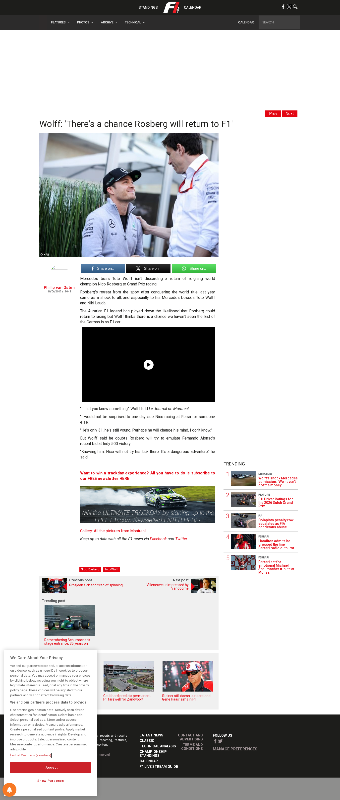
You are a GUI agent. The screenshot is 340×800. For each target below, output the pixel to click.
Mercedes (265, 473)
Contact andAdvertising (190, 737)
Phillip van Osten (59, 287)
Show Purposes (50, 781)
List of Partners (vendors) (30, 755)
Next (289, 113)
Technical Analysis (158, 746)
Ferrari (263, 536)
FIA (260, 515)
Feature (264, 494)
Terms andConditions (192, 747)
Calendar (192, 7)
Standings (148, 7)
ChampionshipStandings (153, 754)
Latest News (151, 735)
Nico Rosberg (90, 569)
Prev (273, 113)
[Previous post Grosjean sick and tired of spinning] (84, 592)
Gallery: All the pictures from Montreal (113, 531)
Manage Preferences (235, 749)
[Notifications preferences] (9, 790)
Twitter (181, 538)
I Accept (51, 767)
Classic (147, 741)
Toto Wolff (111, 569)
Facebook (158, 538)
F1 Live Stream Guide (159, 767)
